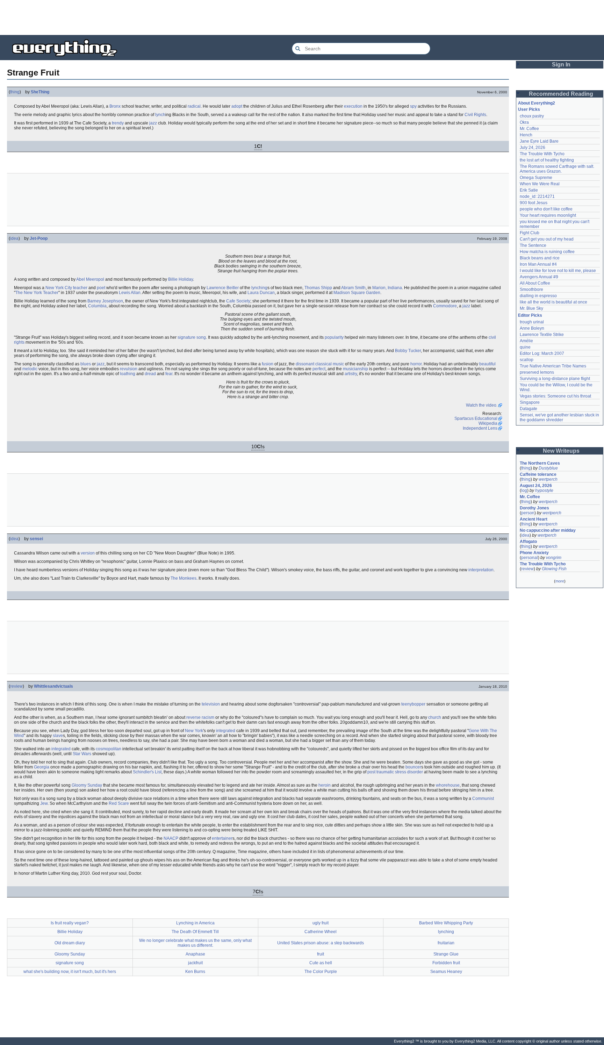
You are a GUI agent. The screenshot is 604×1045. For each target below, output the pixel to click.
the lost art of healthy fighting (547, 160)
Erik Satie (529, 190)
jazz (153, 123)
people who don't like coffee (546, 209)
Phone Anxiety (534, 552)
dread (150, 373)
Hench (526, 135)
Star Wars (82, 753)
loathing (127, 373)
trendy (118, 123)
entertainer (222, 838)
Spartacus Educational (475, 418)
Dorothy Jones (534, 508)
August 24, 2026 (536, 485)
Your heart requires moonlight (548, 215)
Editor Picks (530, 315)
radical (194, 106)
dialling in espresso (538, 295)
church (434, 717)
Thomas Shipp (318, 287)
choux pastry (532, 116)
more (559, 581)
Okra (524, 122)
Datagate (528, 408)
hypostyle (544, 490)
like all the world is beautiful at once (553, 302)
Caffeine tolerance (538, 474)
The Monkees (183, 578)
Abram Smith (353, 287)
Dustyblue (548, 468)
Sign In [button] (561, 64)
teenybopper (413, 704)
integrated (225, 730)
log (524, 490)
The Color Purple (320, 971)
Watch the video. (481, 405)
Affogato (528, 541)
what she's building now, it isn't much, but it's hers (69, 971)
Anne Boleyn (532, 328)
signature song (192, 337)
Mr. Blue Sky (531, 308)
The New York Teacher (36, 292)
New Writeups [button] (561, 451)
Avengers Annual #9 (539, 276)
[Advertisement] (302, 17)
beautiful (487, 364)
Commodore (445, 305)
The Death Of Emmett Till (195, 931)
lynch (160, 114)
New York (194, 730)
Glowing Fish (554, 568)
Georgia (41, 767)
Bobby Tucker (408, 350)
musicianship (355, 368)
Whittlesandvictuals (53, 686)
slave (58, 735)
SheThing (40, 92)
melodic (29, 368)
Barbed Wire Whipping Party (446, 923)
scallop (526, 359)
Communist (483, 798)
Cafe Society (238, 301)
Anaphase (195, 954)
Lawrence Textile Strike (542, 334)
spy (413, 106)
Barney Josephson (105, 301)
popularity (334, 337)
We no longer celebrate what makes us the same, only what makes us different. (195, 943)
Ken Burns (195, 971)
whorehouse (448, 785)
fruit (320, 954)
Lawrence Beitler (223, 287)
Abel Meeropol (90, 279)
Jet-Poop (39, 238)
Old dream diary (70, 942)
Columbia (97, 305)
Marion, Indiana (387, 287)
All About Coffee (535, 283)
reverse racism (200, 717)
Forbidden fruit (446, 962)
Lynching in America (195, 923)
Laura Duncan (261, 292)
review (16, 686)
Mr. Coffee (529, 128)
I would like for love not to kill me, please (558, 270)
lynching (259, 287)
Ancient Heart (533, 519)
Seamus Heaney (446, 971)
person (527, 512)
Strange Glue (446, 954)
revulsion (128, 368)
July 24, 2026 (532, 147)
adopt (236, 106)
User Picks (529, 109)
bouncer (413, 767)
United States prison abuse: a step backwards (320, 942)
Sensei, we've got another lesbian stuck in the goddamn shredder (560, 417)
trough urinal (532, 322)
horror (416, 364)
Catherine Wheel (320, 931)
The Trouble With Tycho (542, 153)
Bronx (115, 106)
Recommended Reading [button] (561, 94)
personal (529, 557)
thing (15, 92)
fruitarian (446, 942)
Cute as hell (320, 962)
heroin (324, 785)
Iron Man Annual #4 (538, 264)
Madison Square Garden (356, 292)
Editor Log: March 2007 (542, 353)
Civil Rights (475, 114)
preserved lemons (537, 372)
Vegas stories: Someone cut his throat (555, 396)
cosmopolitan (108, 748)
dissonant (305, 364)
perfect (318, 368)
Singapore (530, 402)
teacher (80, 287)
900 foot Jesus (533, 202)
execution (353, 106)
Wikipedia (488, 423)
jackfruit (195, 962)
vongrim (553, 557)
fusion (267, 364)
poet (101, 287)
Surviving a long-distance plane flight (555, 378)
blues (85, 364)
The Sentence (533, 245)
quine (525, 347)
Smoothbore (531, 289)
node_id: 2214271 (537, 196)
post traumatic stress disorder (395, 772)
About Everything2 (536, 103)
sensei (36, 538)
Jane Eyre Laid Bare (539, 141)
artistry (351, 373)
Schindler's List (147, 772)
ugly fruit (320, 923)
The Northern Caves (540, 463)
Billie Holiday (180, 279)
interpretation (481, 569)
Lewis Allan (130, 292)
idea (14, 238)
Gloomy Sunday (87, 785)
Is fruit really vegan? (70, 923)
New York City (58, 287)
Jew (44, 803)
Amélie (526, 340)
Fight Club (529, 232)
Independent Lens (480, 428)
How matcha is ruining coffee (547, 251)
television (211, 704)
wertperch (548, 479)
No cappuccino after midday (548, 530)
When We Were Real (540, 183)
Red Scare (119, 803)
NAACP (171, 838)
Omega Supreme (536, 177)
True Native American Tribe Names (553, 366)
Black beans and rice (540, 258)
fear (168, 373)
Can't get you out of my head (547, 239)
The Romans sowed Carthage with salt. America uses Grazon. (557, 169)
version (88, 553)
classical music (329, 364)
